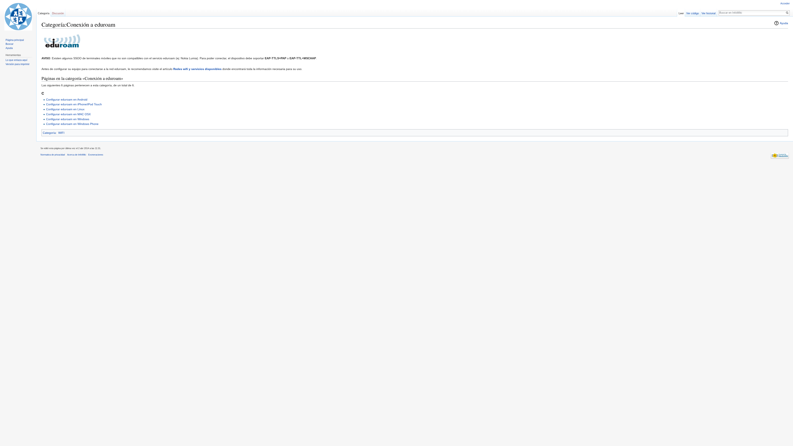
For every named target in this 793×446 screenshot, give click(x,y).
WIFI (61, 132)
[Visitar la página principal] (18, 16)
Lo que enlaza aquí (16, 60)
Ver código (692, 13)
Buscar (9, 44)
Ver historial (709, 13)
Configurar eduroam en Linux (65, 109)
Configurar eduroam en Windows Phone (72, 124)
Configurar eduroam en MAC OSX (68, 114)
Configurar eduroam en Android (66, 99)
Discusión (58, 13)
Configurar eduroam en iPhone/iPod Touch (74, 104)
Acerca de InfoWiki (76, 154)
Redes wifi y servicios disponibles (197, 69)
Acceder (785, 3)
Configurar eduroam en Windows (67, 119)
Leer (681, 13)
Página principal (15, 40)
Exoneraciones (95, 154)
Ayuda (784, 23)
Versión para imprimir (18, 64)
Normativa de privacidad (52, 154)
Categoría (49, 132)
